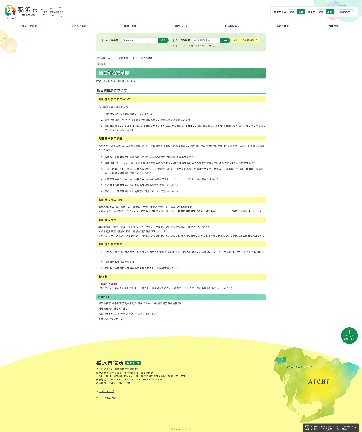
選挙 (134, 58)
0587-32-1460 (115, 314)
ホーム (111, 58)
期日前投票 (146, 58)
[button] (331, 428)
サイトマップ (106, 391)
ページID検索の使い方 (246, 40)
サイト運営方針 (108, 398)
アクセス (134, 363)
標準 (291, 12)
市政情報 (123, 58)
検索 (163, 40)
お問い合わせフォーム (111, 319)
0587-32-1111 (118, 379)
